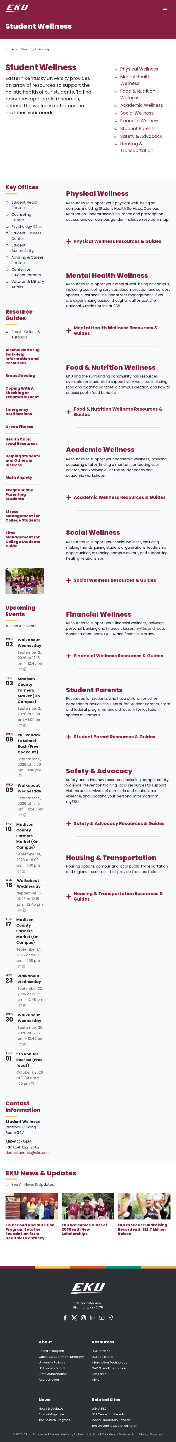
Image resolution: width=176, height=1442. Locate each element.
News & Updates (51, 1409)
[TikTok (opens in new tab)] (111, 1318)
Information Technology (109, 1362)
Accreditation (49, 1380)
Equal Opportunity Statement (113, 1434)
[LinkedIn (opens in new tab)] (92, 1318)
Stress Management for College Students (23, 516)
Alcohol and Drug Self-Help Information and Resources (23, 356)
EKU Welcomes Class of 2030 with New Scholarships (84, 1229)
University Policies (52, 1362)
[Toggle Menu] (165, 8)
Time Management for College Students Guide (23, 539)
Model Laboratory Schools (111, 1420)
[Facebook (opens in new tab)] (65, 1318)
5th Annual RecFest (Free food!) (29, 1059)
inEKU (95, 1380)
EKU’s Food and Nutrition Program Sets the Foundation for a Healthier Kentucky (30, 1231)
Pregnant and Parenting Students (19, 494)
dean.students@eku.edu (27, 1152)
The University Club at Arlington (114, 1426)
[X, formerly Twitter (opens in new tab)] (74, 1318)
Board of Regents (52, 1351)
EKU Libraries (101, 1351)
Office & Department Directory (61, 1357)
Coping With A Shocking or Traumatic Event (22, 392)
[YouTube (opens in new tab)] (101, 1318)
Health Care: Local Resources (22, 441)
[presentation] (32, 1206)
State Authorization (53, 1374)
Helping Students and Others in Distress (23, 460)
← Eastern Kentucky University (28, 49)
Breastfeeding (20, 375)
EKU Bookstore (102, 1357)
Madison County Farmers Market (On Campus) (29, 690)
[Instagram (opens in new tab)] (83, 1318)
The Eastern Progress (54, 1420)
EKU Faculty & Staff (52, 1368)
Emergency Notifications (19, 411)
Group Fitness (19, 427)
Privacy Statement (151, 1434)
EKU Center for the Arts (108, 1414)
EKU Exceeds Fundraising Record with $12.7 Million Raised (142, 1229)
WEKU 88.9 (99, 1409)
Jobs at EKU (100, 1374)
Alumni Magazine (51, 1414)
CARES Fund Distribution (109, 1368)
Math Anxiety (19, 477)
